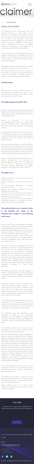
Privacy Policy (27, 460)
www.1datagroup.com (8, 122)
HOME (2, 22)
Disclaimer (18, 460)
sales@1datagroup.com (12, 445)
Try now (17, 422)
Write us (7, 450)
